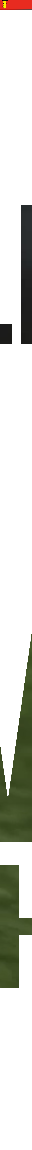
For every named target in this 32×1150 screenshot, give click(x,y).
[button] (29, 4)
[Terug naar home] (5, 4)
